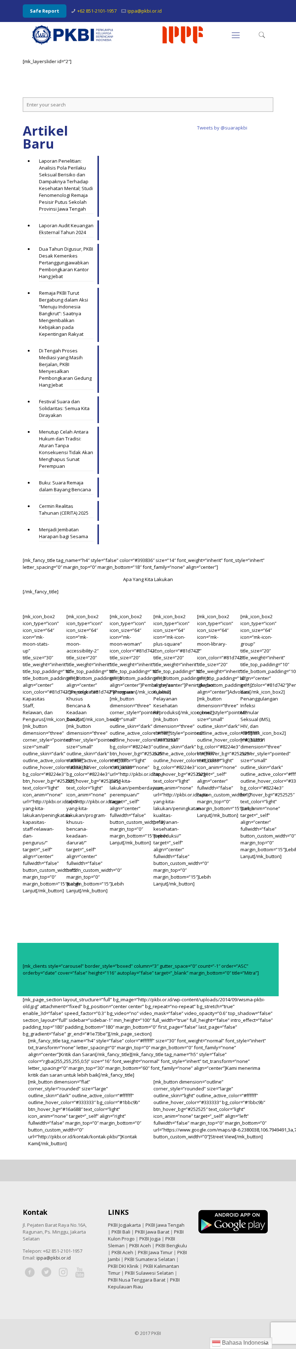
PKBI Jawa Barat (152, 1232)
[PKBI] (118, 34)
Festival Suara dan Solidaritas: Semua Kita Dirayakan (64, 408)
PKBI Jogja (150, 1238)
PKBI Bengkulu (171, 1245)
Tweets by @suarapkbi (222, 127)
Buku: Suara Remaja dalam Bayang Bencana (65, 486)
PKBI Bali (121, 1232)
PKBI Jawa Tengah (164, 1225)
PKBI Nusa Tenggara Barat (136, 1280)
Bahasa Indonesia (245, 1343)
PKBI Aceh (140, 1245)
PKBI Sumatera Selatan (150, 1259)
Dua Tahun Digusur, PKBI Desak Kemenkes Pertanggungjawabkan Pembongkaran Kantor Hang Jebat (66, 263)
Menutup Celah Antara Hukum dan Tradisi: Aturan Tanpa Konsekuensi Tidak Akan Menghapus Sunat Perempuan (66, 449)
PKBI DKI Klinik (123, 1266)
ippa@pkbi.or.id (144, 11)
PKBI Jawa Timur (155, 1252)
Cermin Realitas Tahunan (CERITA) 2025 (63, 509)
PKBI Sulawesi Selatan (149, 1273)
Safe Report (44, 11)
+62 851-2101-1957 (97, 11)
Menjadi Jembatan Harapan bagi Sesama (63, 533)
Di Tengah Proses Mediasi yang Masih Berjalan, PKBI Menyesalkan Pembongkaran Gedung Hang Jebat (65, 367)
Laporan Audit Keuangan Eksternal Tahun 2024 (66, 229)
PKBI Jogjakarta (124, 1225)
